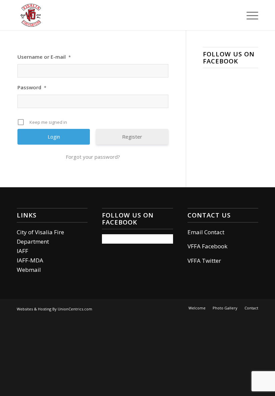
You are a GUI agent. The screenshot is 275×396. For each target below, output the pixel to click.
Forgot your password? (93, 156)
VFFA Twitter (204, 260)
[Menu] (249, 15)
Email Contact (205, 232)
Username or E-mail (44, 56)
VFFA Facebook (207, 246)
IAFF (22, 251)
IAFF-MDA (30, 260)
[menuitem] (249, 15)
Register (132, 136)
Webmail (29, 270)
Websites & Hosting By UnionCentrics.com (54, 308)
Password (31, 87)
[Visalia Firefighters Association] (31, 15)
